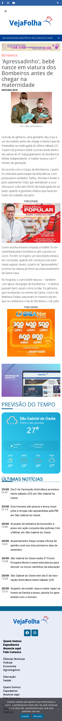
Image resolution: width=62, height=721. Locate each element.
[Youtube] (13, 2)
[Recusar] (58, 709)
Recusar (38, 716)
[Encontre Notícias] (58, 3)
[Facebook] (27, 633)
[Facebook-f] (2, 2)
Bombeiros (10, 55)
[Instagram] (8, 2)
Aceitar (25, 716)
